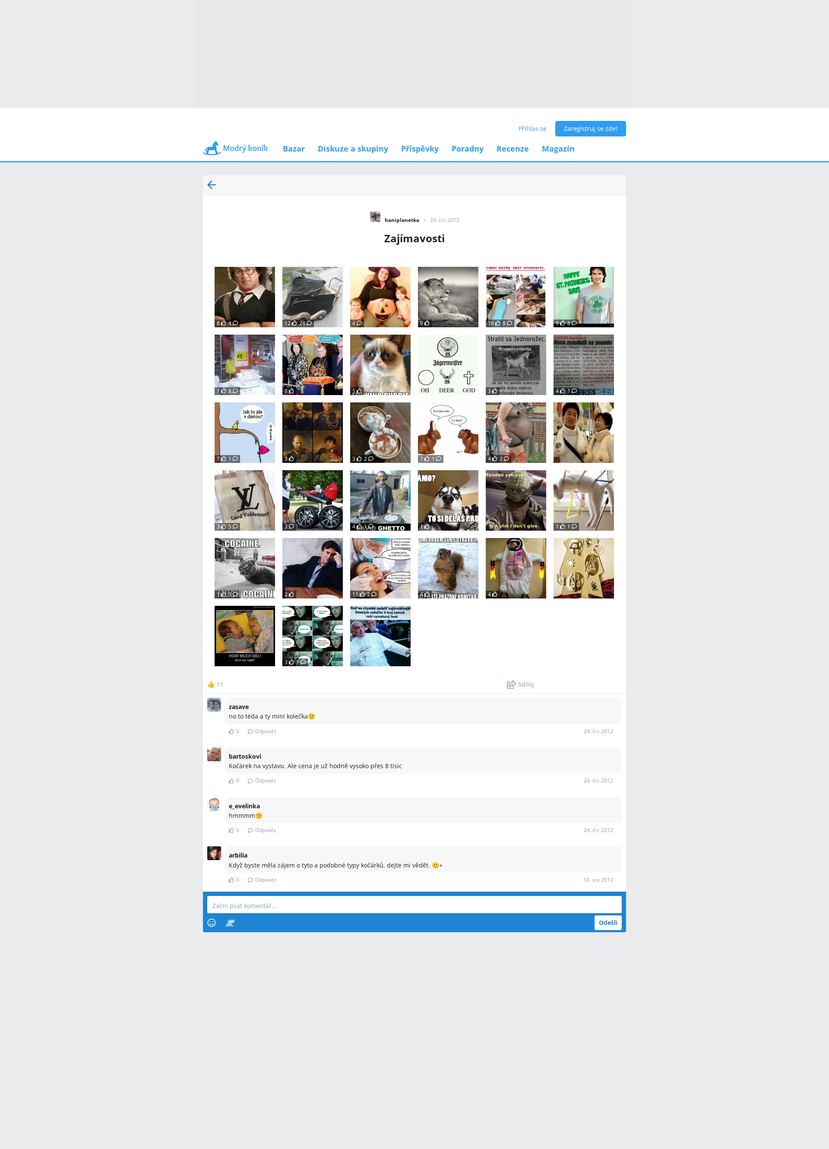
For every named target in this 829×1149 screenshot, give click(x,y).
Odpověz (265, 731)
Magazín (558, 148)
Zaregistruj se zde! (590, 128)
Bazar (294, 148)
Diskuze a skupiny (353, 148)
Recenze (513, 148)
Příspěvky (420, 148)
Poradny (468, 148)
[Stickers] (230, 922)
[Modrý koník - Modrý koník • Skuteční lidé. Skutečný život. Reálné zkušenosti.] (235, 151)
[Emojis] (211, 922)
